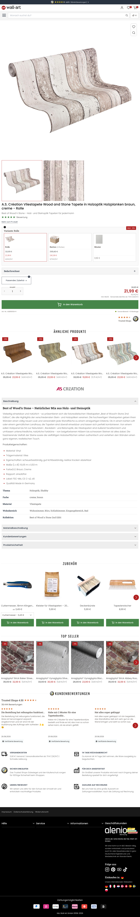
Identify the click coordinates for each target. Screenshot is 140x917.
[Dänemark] (122, 886)
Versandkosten (18, 752)
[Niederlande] (118, 886)
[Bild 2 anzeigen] (63, 180)
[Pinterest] (113, 869)
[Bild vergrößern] (133, 33)
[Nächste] (136, 357)
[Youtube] (119, 869)
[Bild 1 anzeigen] (22, 180)
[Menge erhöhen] (20, 291)
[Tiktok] (125, 869)
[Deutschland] (106, 886)
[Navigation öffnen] (4, 15)
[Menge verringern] (4, 291)
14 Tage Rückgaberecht (94, 752)
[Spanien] (130, 886)
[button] (70, 90)
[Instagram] (107, 869)
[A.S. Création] (70, 389)
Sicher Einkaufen (19, 768)
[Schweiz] (126, 886)
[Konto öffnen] (122, 7)
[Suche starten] (126, 15)
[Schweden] (134, 886)
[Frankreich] (110, 886)
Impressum (7, 812)
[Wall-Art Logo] (11, 7)
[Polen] (106, 890)
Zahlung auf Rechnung (94, 785)
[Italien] (114, 886)
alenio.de (109, 839)
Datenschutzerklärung (23, 812)
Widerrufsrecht (41, 812)
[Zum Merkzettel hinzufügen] (133, 27)
